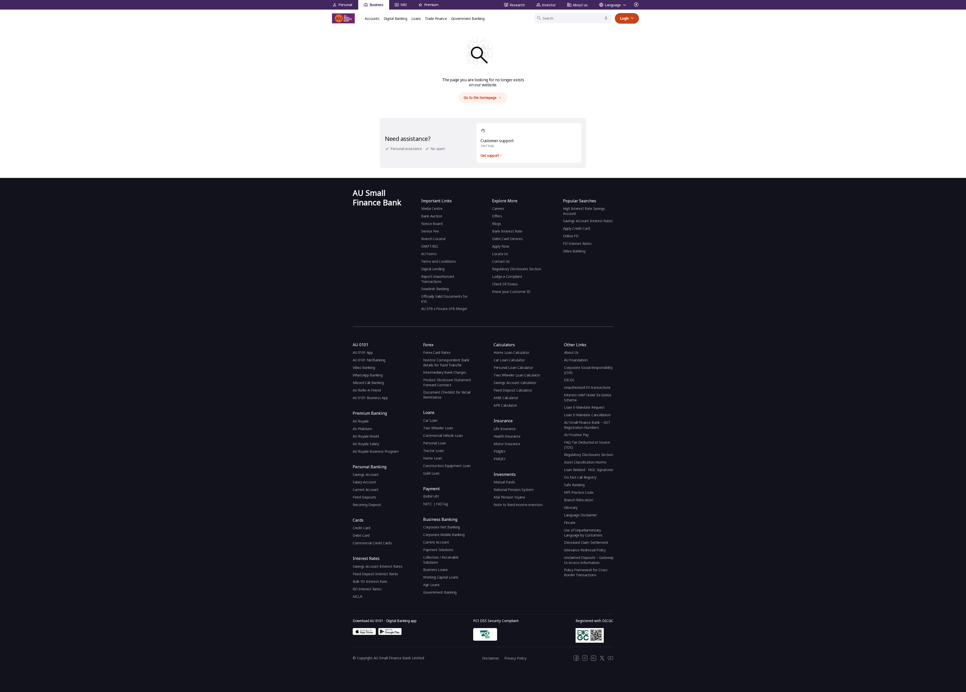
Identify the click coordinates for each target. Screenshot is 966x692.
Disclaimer (490, 658)
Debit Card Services (507, 238)
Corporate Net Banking (441, 527)
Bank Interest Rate (507, 231)
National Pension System (514, 489)
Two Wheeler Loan (438, 428)
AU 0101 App (363, 352)
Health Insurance (507, 436)
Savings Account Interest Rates (588, 220)
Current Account (366, 489)
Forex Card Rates (437, 352)
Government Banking (468, 18)
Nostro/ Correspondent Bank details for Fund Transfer (446, 362)
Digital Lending (433, 268)
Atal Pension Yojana (509, 497)
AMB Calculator (506, 397)
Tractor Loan (433, 450)
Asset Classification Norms (585, 462)
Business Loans (435, 569)
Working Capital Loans (440, 577)
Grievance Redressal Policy (585, 550)
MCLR (357, 596)
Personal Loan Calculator (513, 367)
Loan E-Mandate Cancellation (587, 414)
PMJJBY (499, 451)
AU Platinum (362, 428)
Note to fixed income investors (518, 504)
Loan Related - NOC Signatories (589, 469)
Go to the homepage (480, 97)
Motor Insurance (507, 443)
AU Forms (429, 253)
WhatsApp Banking (368, 375)
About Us (571, 352)
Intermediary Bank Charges (444, 372)
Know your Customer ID (511, 291)
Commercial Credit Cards (372, 543)
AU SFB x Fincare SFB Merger (444, 308)
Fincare (569, 522)
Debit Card (361, 535)
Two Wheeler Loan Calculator (517, 375)
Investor (549, 5)
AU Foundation (575, 360)
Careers (498, 208)
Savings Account (366, 474)
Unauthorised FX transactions (587, 387)
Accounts (372, 18)
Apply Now (500, 246)
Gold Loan (431, 473)
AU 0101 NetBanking (369, 360)
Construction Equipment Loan (446, 465)
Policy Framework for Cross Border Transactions (586, 572)
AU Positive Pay (576, 434)
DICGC (569, 379)
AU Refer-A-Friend (367, 390)
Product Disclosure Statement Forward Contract (447, 382)
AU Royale (361, 421)
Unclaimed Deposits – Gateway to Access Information (588, 560)
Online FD (571, 236)
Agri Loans (431, 584)
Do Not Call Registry (580, 477)
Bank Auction (431, 216)
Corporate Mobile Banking (443, 534)
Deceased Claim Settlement (586, 542)
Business (376, 4)
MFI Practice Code (578, 492)
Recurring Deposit (367, 504)
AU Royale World (366, 436)
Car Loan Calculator (509, 360)
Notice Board (431, 223)
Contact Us (501, 261)
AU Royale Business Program (375, 451)
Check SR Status (505, 284)
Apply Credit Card (577, 228)
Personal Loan (434, 443)
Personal (345, 4)
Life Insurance (505, 428)
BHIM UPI (431, 496)
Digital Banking (395, 18)
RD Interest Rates (367, 589)
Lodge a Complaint (507, 276)
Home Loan (432, 458)
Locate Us (500, 253)
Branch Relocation (578, 499)
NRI (403, 4)
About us (580, 5)
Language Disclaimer (580, 515)
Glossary (571, 507)
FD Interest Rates (577, 243)
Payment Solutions (438, 549)
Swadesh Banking (435, 288)
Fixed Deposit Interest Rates (375, 573)
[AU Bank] (343, 18)
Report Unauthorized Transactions (437, 279)
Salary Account (364, 482)
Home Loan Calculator (511, 352)
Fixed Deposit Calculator (513, 390)
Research (517, 5)
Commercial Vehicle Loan (443, 435)
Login (624, 18)
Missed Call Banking (368, 382)
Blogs (496, 223)
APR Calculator (505, 405)
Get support (489, 155)
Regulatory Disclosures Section (516, 268)
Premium (431, 4)
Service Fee (430, 231)
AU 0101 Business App (370, 397)
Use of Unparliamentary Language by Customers (583, 532)
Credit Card (361, 527)
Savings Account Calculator (515, 382)
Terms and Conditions (438, 261)
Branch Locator (433, 238)
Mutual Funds (504, 482)
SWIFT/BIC (429, 246)
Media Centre (431, 208)
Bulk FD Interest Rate (370, 581)
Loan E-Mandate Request (584, 407)
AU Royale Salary (366, 443)
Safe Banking (574, 484)
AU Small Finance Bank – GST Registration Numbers (587, 425)
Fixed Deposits (364, 497)
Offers (497, 216)
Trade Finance (436, 18)
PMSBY (499, 458)
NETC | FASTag (435, 504)
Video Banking (574, 251)
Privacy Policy (515, 658)
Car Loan (430, 420)
